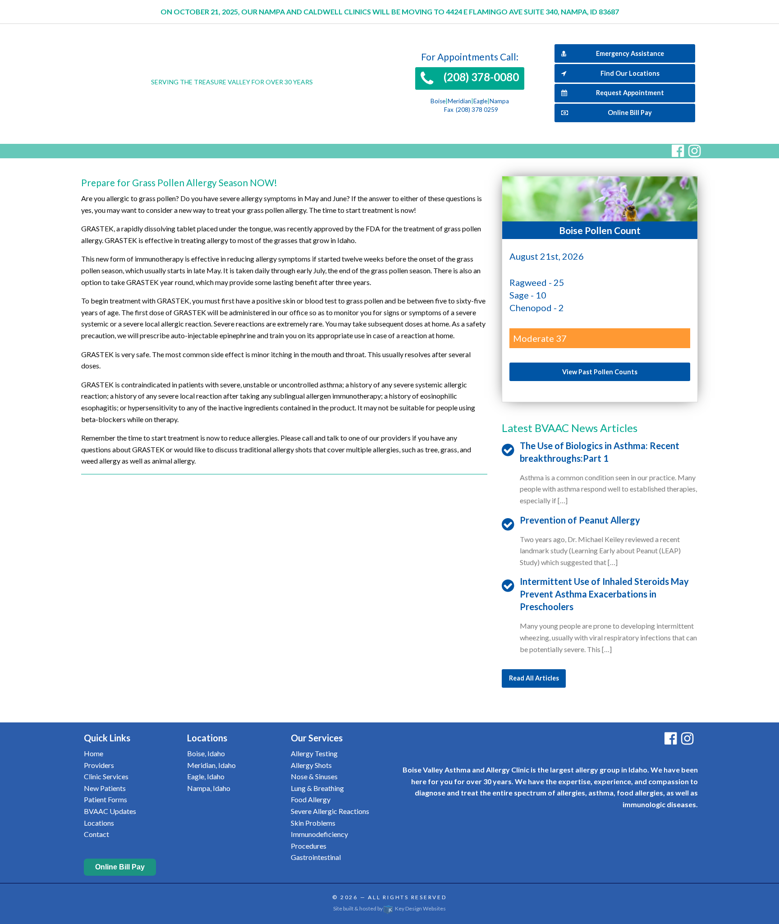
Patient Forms (105, 799)
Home (93, 753)
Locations (99, 822)
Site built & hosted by (389, 908)
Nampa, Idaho (208, 788)
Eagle (480, 101)
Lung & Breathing (317, 788)
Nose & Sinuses (314, 776)
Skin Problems (313, 822)
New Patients (105, 788)
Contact (96, 834)
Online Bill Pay (630, 112)
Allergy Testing (314, 753)
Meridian (459, 101)
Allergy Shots (311, 765)
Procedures (308, 845)
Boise (438, 101)
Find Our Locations (630, 73)
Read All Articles (534, 678)
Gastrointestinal (316, 857)
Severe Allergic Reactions (330, 811)
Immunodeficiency (319, 834)
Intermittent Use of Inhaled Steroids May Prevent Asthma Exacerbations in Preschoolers (604, 594)
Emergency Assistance (630, 53)
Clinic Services (106, 776)
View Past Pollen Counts (599, 372)
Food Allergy (310, 799)
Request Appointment (630, 93)
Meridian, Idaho (211, 765)
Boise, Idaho (206, 753)
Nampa (499, 101)
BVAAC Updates (110, 811)
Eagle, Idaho (206, 776)
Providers (99, 765)
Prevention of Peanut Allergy (580, 520)
